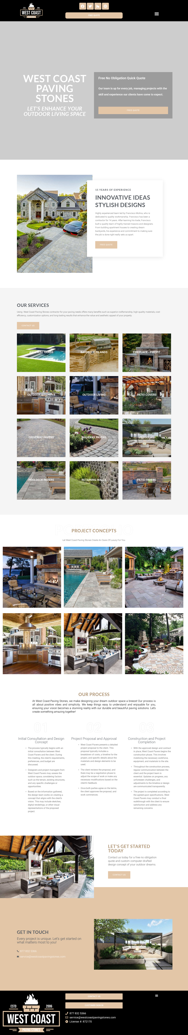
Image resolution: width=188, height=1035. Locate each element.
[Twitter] (90, 6)
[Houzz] (97, 6)
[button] (156, 13)
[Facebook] (82, 6)
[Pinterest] (105, 6)
